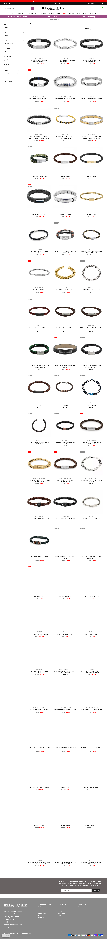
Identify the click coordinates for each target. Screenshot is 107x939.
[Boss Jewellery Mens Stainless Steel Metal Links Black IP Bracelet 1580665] (39, 120)
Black (6, 68)
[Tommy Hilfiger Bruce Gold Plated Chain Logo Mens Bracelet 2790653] (91, 922)
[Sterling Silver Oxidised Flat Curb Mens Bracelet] (91, 464)
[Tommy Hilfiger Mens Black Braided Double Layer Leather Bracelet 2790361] (39, 82)
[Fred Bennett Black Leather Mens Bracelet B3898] (65, 540)
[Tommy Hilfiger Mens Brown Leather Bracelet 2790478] (91, 425)
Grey (18, 73)
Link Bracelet (8, 81)
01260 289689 (91, 3)
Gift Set (7, 60)
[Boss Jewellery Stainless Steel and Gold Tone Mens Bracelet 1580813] (91, 769)
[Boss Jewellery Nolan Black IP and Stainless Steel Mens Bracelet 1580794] (39, 769)
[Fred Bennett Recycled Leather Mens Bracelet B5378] (91, 540)
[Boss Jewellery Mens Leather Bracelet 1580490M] (65, 349)
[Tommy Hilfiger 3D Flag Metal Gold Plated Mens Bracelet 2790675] (39, 807)
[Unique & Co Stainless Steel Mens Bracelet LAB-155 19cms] (91, 273)
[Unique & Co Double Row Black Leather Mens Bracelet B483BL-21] (91, 349)
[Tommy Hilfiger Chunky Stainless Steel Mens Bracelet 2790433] (65, 82)
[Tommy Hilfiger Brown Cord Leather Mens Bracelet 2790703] (65, 731)
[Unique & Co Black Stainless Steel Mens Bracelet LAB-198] (39, 425)
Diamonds (51, 13)
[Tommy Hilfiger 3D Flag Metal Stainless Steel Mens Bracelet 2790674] (39, 693)
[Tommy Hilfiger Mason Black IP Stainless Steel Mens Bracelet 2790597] (39, 196)
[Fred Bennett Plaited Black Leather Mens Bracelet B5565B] (65, 845)
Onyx (6, 35)
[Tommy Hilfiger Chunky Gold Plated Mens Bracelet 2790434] (39, 464)
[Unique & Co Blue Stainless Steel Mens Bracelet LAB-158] (91, 387)
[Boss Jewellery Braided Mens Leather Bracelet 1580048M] (39, 502)
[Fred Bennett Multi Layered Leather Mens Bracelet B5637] (65, 235)
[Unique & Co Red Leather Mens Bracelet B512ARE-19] (39, 311)
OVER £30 (17, 16)
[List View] (88, 28)
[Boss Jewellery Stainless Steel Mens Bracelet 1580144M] (65, 44)
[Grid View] (86, 28)
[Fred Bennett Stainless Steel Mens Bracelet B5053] (91, 502)
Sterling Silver (9, 43)
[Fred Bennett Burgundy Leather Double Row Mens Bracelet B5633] (91, 616)
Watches (12, 13)
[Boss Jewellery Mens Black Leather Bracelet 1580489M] (91, 44)
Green (7, 73)
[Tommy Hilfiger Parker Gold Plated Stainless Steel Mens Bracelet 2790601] (91, 884)
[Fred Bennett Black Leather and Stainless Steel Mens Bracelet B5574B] (39, 845)
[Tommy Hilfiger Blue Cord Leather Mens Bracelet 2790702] (91, 731)
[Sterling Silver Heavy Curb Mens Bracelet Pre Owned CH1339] (65, 655)
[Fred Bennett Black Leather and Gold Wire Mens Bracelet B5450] (91, 235)
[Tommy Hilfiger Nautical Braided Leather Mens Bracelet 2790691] (91, 693)
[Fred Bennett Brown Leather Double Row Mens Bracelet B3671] (39, 578)
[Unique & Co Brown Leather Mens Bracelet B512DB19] (39, 387)
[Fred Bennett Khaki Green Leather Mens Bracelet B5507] (91, 845)
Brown (18, 70)
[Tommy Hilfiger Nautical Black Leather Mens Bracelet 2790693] (91, 807)
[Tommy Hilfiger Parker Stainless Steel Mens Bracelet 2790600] (65, 196)
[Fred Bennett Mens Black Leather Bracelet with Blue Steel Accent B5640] (91, 578)
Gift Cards (71, 13)
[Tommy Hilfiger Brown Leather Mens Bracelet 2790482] (65, 464)
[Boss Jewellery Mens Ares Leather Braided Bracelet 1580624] (91, 158)
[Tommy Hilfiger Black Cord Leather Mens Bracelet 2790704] (39, 731)
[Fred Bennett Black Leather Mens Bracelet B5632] (39, 655)
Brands (59, 13)
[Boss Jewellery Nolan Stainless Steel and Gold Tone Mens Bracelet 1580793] (91, 655)
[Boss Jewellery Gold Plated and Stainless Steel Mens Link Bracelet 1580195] (91, 120)
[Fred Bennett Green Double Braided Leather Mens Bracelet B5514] (39, 158)
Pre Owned (43, 13)
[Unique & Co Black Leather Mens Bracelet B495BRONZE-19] (65, 425)
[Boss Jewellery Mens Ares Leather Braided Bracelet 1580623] (65, 158)
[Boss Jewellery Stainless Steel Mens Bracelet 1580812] (65, 769)
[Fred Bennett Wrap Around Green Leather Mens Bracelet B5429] (39, 884)
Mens (6, 27)
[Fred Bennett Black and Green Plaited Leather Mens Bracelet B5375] (65, 578)
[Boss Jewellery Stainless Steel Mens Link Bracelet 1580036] (91, 82)
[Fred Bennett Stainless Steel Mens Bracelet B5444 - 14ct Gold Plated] (65, 273)
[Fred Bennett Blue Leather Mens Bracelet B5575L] (65, 884)
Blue (6, 70)
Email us (100, 3)
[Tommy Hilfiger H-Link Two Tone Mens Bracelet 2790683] (65, 807)
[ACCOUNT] (99, 8)
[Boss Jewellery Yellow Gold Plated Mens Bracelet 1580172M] (91, 196)
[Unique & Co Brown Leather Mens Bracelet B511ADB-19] (91, 311)
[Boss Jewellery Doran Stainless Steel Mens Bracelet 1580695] (39, 273)
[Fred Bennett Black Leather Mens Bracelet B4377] (39, 540)
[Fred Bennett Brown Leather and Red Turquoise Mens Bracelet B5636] (65, 616)
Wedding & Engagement (32, 13)
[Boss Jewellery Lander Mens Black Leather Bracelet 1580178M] (39, 44)
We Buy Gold (93, 13)
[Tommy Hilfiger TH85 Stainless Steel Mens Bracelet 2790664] (65, 922)
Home (49, 19)
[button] (101, 8)
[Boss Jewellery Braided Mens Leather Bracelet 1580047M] (65, 502)
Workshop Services (82, 13)
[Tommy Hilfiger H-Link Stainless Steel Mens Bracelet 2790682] (65, 693)
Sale (29, 70)
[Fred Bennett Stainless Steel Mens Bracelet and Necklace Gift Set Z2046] (39, 922)
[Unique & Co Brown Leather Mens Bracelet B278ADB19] (65, 387)
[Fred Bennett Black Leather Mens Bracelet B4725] (39, 235)
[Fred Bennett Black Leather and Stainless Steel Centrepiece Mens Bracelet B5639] (39, 616)
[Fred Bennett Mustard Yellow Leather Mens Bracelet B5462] (65, 120)
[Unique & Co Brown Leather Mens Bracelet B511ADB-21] (65, 311)
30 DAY (88, 16)
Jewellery (20, 13)
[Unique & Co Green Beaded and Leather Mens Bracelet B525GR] (39, 349)
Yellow (18, 68)
